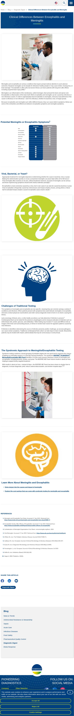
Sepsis (6, 624)
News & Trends (9, 616)
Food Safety (8, 635)
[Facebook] (2, 582)
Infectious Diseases (11, 631)
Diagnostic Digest (10, 643)
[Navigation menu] (71, 3)
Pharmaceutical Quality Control (15, 639)
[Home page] (3, 3)
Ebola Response (10, 647)
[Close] (70, 692)
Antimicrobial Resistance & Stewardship (18, 620)
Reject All (35, 706)
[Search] (64, 3)
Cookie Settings (35, 712)
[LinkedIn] (9, 582)
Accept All (36, 701)
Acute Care (8, 627)
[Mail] (16, 582)
